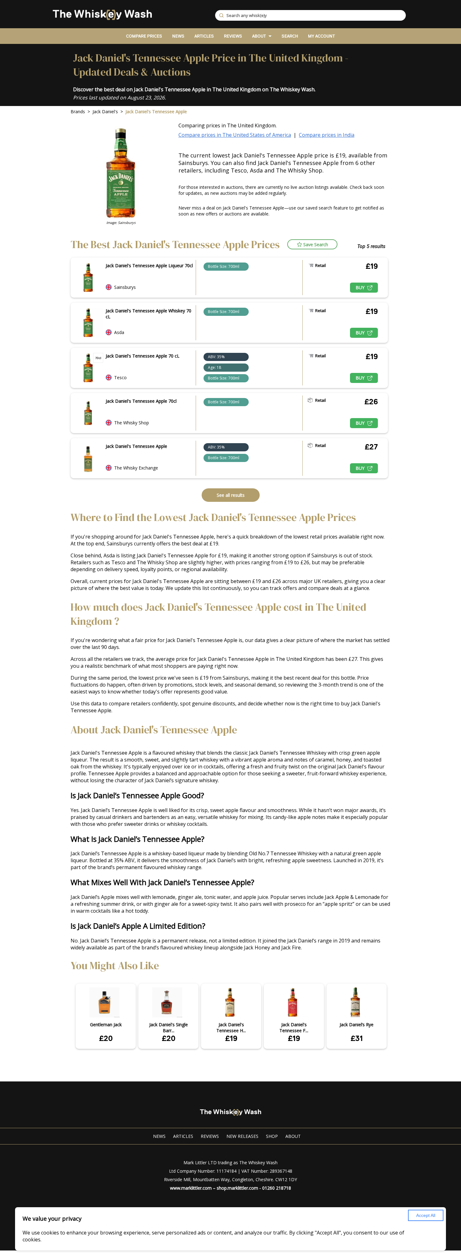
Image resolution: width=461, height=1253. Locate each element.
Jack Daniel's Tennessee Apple (136, 446)
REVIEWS (233, 36)
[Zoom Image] (88, 278)
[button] (312, 244)
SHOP (272, 1136)
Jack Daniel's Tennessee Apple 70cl (141, 401)
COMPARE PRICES (144, 36)
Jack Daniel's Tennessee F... (293, 1027)
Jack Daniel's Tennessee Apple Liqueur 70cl (149, 265)
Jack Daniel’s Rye (357, 1024)
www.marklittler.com (191, 1188)
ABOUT (259, 36)
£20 (106, 1038)
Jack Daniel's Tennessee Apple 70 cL (142, 356)
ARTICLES (204, 36)
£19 (231, 1038)
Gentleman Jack (106, 1024)
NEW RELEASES (242, 1136)
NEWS (178, 36)
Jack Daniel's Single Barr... (168, 1027)
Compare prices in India (326, 134)
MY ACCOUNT (321, 36)
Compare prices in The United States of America (234, 134)
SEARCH (290, 36)
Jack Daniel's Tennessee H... (231, 1027)
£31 (357, 1038)
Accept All (425, 1215)
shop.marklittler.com (237, 1188)
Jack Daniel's (105, 111)
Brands (78, 111)
